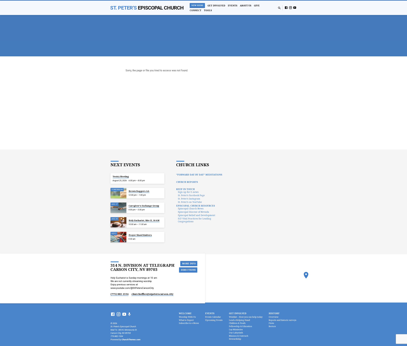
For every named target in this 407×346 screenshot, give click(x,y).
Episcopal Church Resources (195, 205)
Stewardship (235, 338)
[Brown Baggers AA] (118, 193)
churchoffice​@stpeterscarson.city (152, 294)
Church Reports (187, 181)
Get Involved (216, 5)
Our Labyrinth (236, 332)
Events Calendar (213, 316)
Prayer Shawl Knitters (140, 235)
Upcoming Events (214, 320)
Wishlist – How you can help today (245, 316)
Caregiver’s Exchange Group (144, 205)
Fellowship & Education (240, 326)
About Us (245, 5)
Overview (273, 316)
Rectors (272, 326)
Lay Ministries (236, 329)
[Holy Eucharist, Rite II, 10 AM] (118, 222)
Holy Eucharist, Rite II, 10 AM (144, 220)
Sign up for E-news (188, 191)
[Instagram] (290, 8)
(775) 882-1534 (119, 294)
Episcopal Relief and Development (196, 215)
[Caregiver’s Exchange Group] (118, 208)
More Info (189, 263)
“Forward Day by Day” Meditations (199, 174)
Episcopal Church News (191, 208)
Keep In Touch (185, 189)
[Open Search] (279, 8)
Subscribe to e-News (189, 323)
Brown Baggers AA (139, 191)
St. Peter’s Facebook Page (191, 195)
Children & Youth (237, 323)
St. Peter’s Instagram (189, 198)
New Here (197, 5)
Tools (208, 10)
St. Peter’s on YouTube (190, 201)
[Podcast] (129, 314)
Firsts (271, 323)
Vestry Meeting (121, 176)
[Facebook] (286, 8)
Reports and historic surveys (282, 320)
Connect (195, 10)
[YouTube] (295, 8)
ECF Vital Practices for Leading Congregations (194, 220)
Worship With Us (187, 316)
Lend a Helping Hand (239, 320)
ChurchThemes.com (131, 339)
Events (232, 5)
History (274, 313)
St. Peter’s (147, 8)
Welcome (185, 313)
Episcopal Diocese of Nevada (193, 211)
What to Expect (186, 320)
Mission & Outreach (238, 335)
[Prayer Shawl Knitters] (118, 237)
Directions (188, 269)
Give (257, 5)
